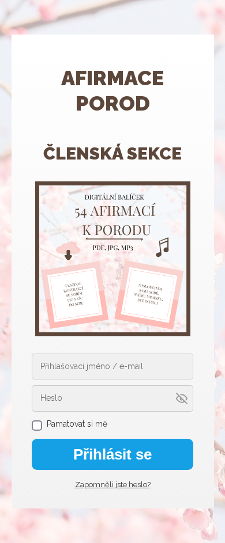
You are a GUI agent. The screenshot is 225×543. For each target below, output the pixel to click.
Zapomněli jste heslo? (113, 484)
